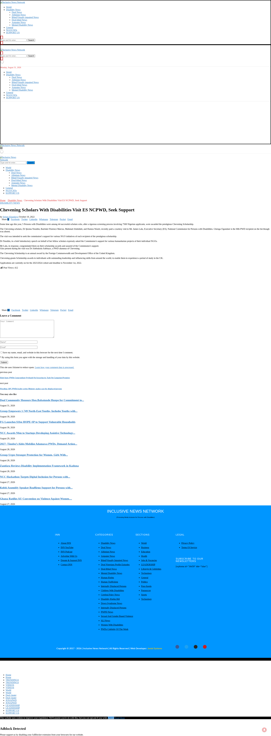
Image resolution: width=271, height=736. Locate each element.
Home (3, 200)
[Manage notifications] (264, 730)
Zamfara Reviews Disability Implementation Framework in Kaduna (39, 465)
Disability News (13, 9)
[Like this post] (8, 219)
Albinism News (19, 15)
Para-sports (146, 586)
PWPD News (107, 612)
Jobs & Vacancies (149, 560)
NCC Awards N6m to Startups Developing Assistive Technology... (37, 432)
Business (145, 547)
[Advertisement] (135, 122)
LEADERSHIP (148, 564)
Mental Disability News (22, 25)
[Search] (1, 37)
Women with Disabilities (112, 625)
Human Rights (107, 577)
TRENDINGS (12, 680)
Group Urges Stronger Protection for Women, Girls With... (34, 454)
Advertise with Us (69, 556)
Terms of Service (189, 547)
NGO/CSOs (11, 30)
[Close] (1, 43)
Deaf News (17, 12)
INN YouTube (67, 547)
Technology (146, 573)
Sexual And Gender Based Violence (117, 616)
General (9, 27)
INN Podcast (66, 552)
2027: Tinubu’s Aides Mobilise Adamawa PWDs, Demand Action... (38, 443)
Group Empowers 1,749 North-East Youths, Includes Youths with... (38, 411)
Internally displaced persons (113, 586)
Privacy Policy (187, 543)
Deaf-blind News (19, 20)
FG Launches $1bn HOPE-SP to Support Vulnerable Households (37, 421)
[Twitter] (3, 198)
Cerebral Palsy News (110, 594)
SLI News (105, 620)
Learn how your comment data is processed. (54, 367)
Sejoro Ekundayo (10, 217)
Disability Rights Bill (110, 599)
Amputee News (19, 22)
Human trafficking (109, 582)
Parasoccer (146, 590)
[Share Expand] (73, 219)
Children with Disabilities (112, 590)
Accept (111, 718)
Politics (144, 582)
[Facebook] (1, 198)
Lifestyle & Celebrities (151, 569)
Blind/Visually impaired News (25, 17)
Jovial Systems (154, 648)
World (9, 7)
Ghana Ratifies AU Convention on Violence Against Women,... (36, 498)
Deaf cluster (11, 695)
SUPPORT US (13, 32)
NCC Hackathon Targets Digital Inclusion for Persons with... (35, 476)
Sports (144, 594)
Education (145, 552)
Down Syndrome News (111, 603)
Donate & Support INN (71, 560)
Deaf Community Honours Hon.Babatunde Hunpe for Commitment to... (42, 400)
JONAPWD (11, 700)
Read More (120, 718)
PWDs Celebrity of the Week (114, 629)
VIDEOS (10, 685)
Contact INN (66, 564)
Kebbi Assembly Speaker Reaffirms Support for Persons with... (36, 487)
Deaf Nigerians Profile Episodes (115, 564)
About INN (66, 543)
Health (144, 556)
